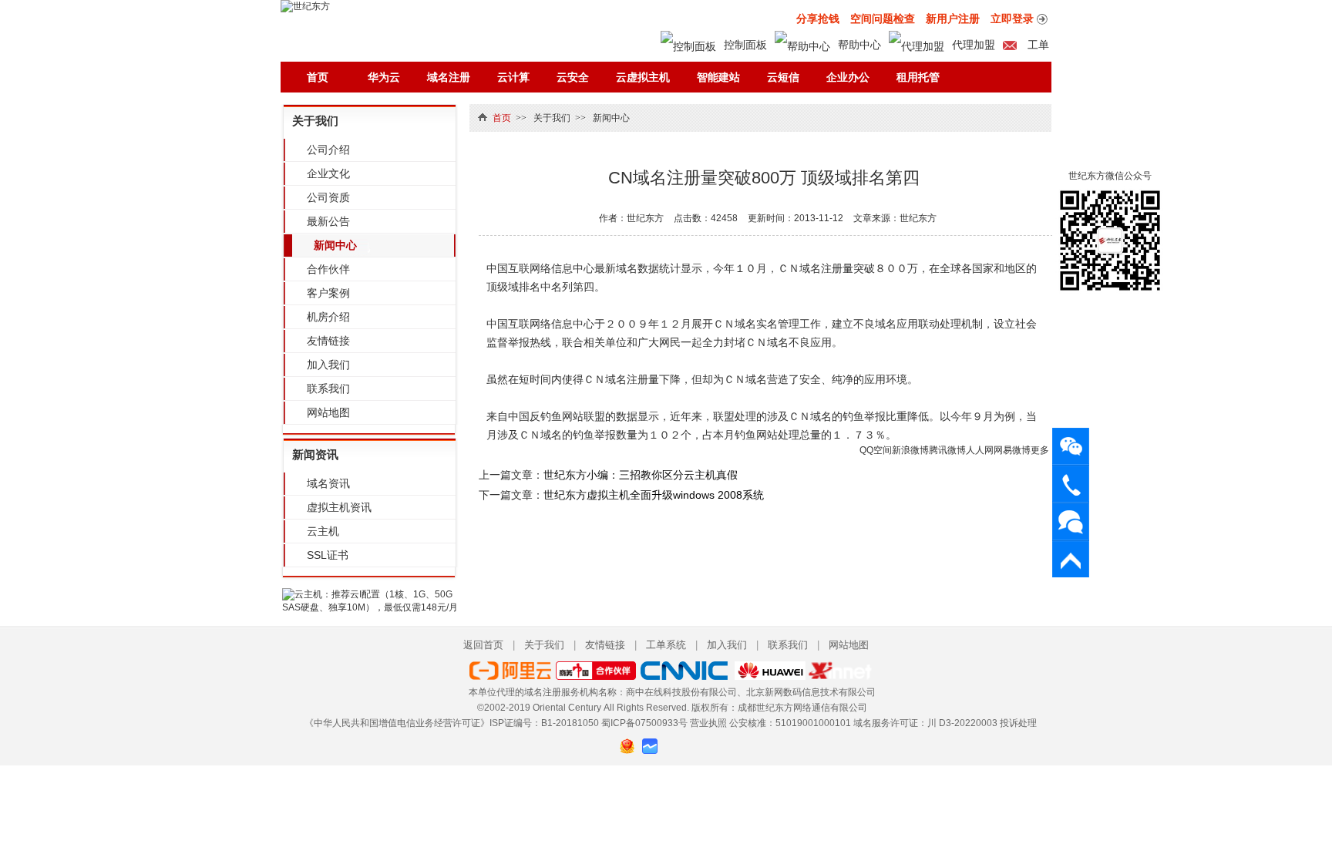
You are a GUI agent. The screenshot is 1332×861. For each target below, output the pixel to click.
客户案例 (328, 293)
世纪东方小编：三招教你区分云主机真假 (640, 475)
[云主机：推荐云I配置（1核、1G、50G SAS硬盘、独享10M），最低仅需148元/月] (370, 607)
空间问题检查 (882, 18)
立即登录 (1012, 18)
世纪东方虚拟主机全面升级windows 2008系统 (653, 495)
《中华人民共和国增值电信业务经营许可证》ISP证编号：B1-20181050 (451, 723)
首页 (317, 77)
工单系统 (666, 645)
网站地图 (328, 412)
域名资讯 (328, 483)
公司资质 (328, 197)
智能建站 (718, 77)
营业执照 (708, 723)
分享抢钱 (817, 18)
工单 (1036, 45)
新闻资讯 (315, 454)
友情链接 (328, 341)
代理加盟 (973, 45)
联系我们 (328, 388)
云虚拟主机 (643, 77)
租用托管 (918, 77)
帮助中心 (859, 45)
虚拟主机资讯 (339, 507)
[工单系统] (1070, 521)
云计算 (513, 77)
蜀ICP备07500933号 (644, 723)
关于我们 (315, 120)
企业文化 (328, 173)
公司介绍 (328, 149)
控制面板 (745, 45)
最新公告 (328, 221)
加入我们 (328, 364)
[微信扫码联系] (1070, 446)
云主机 (323, 531)
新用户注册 (953, 18)
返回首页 (483, 645)
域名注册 (448, 77)
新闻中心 (335, 245)
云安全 (573, 77)
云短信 (783, 77)
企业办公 (848, 77)
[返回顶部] (1070, 559)
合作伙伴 (328, 269)
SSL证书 (327, 555)
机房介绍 (328, 317)
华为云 (384, 77)
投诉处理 (1018, 723)
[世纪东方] (305, 6)
